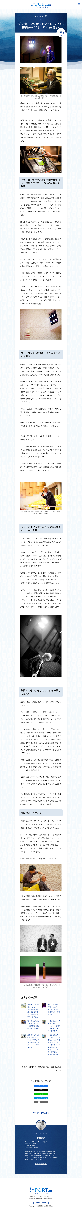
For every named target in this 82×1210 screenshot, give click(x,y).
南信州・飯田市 (41, 1202)
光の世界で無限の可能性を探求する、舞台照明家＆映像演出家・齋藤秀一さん (54, 1009)
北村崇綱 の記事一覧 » (41, 1164)
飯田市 (46, 1113)
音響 (36, 1113)
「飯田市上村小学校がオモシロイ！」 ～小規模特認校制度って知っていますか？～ (54, 1026)
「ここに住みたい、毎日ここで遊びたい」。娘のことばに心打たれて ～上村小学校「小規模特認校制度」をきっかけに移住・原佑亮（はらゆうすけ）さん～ (54, 1044)
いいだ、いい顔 (41, 16)
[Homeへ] (41, 1190)
